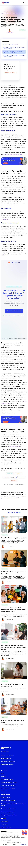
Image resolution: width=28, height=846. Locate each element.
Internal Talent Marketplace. (14, 446)
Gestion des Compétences (7, 812)
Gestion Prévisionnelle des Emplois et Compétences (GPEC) (13, 804)
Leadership (10, 11)
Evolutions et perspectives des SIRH (13, 154)
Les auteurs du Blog (6, 758)
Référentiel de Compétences (8, 800)
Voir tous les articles (14, 512)
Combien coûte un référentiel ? (8, 761)
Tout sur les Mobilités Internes (8, 808)
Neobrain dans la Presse (7, 764)
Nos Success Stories (6, 827)
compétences (4, 254)
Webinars (3, 776)
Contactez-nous (5, 751)
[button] (24, 3)
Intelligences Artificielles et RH (8, 785)
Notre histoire (4, 821)
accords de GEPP (5, 219)
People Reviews (5, 791)
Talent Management (6, 797)
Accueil (2, 11)
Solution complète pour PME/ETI (9, 782)
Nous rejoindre (4, 824)
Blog (6, 11)
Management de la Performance (9, 815)
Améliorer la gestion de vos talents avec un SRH (14, 497)
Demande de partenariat (7, 755)
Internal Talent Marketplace (8, 788)
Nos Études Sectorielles (7, 779)
